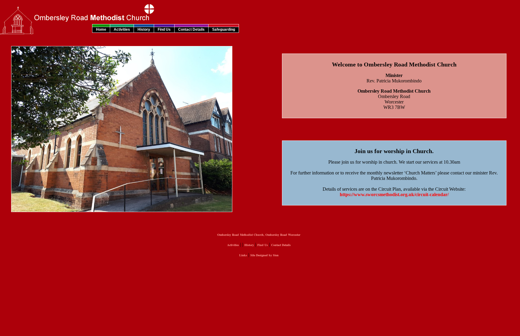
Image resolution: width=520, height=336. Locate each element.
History (144, 29)
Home (101, 29)
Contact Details (191, 29)
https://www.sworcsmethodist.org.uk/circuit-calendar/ (394, 194)
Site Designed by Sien (264, 255)
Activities (122, 29)
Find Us (164, 29)
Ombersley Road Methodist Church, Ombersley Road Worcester (258, 235)
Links (243, 255)
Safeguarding (223, 29)
